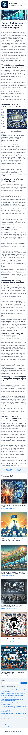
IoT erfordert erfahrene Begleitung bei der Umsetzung (13, 693)
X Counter (13, 4)
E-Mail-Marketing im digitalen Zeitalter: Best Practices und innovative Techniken (13, 572)
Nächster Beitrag (19, 470)
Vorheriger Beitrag (9, 470)
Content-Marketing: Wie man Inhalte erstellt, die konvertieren (11, 639)
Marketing (3, 608)
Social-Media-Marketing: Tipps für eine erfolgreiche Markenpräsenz (12, 672)
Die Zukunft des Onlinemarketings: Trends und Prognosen (13, 506)
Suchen (3, 680)
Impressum (20, 731)
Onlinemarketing (4, 508)
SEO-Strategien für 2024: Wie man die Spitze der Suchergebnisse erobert (12, 539)
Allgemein (3, 721)
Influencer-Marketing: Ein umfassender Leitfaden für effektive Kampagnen (12, 606)
